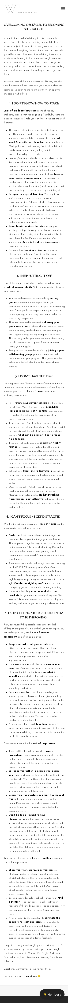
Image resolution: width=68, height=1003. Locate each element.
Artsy (25, 242)
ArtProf (34, 242)
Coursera (50, 242)
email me (31, 976)
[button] (63, 8)
